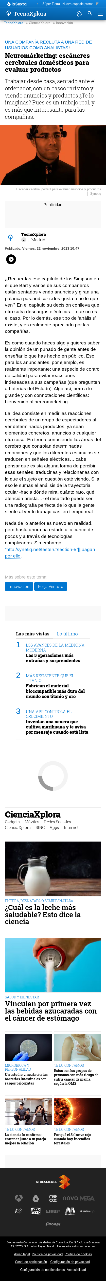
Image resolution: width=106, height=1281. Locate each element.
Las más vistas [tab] (33, 633)
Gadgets (12, 821)
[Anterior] (37, 4)
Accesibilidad (76, 1270)
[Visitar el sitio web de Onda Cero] (35, 1211)
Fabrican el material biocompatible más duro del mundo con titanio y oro (55, 691)
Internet (71, 827)
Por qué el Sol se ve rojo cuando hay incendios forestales (72, 1139)
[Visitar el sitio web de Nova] (70, 1198)
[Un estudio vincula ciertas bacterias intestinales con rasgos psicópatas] (28, 1047)
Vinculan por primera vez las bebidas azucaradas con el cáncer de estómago (51, 1010)
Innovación (19, 586)
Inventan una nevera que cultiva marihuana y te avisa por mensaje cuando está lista (57, 727)
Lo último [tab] (67, 633)
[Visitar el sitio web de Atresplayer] (87, 1211)
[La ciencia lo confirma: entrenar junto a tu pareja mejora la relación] (28, 1111)
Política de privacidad (47, 1254)
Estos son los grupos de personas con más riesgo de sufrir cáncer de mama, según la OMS (76, 1077)
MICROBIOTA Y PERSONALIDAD (18, 1067)
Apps (54, 827)
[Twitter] (23, 239)
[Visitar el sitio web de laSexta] (35, 1198)
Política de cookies (78, 1254)
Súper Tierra (51, 4)
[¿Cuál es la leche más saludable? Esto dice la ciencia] (53, 869)
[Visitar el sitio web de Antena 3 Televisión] (18, 1198)
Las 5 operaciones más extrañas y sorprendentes (53, 658)
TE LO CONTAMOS (69, 1065)
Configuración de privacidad (70, 1262)
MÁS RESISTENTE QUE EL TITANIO (50, 678)
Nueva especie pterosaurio (81, 4)
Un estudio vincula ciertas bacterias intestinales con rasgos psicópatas (26, 1078)
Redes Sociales (57, 821)
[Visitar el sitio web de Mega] (87, 1198)
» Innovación (63, 23)
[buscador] (90, 13)
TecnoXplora (13, 23)
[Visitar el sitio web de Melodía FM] (70, 1211)
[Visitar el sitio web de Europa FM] (53, 1211)
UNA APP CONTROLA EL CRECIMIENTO (48, 714)
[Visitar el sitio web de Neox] (53, 1198)
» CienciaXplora (38, 23)
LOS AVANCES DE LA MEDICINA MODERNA (55, 647)
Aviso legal (22, 1254)
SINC (40, 827)
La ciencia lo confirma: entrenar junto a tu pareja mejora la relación (25, 1139)
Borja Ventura (50, 586)
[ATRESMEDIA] (53, 1182)
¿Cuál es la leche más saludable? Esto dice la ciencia (43, 914)
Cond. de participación (31, 1262)
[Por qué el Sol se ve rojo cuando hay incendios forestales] (77, 1111)
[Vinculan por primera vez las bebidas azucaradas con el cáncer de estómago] (53, 965)
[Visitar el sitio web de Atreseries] (18, 1211)
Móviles (32, 821)
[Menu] (100, 13)
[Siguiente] (97, 4)
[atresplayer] (79, 13)
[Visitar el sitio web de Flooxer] (53, 1224)
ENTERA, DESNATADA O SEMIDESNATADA (39, 900)
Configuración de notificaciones (42, 1270)
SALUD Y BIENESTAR (22, 997)
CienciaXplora (32, 814)
